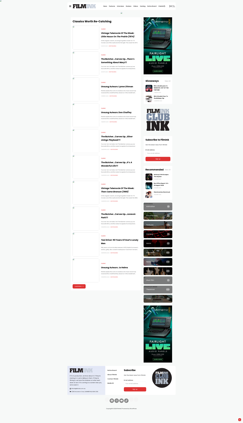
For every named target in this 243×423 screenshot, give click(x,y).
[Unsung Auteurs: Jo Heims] (86, 270)
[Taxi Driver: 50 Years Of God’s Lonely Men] (86, 244)
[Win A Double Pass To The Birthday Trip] (149, 98)
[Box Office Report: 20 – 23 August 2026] (149, 185)
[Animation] (158, 206)
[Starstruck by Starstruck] (149, 194)
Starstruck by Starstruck (162, 192)
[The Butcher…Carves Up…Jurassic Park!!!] (86, 219)
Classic (103, 29)
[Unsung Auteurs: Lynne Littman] (86, 89)
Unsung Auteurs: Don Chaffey (116, 112)
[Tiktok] (126, 400)
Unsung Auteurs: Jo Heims (114, 267)
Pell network (83, 413)
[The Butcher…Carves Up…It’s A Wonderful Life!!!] (86, 167)
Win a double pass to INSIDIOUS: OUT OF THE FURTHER (161, 88)
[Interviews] (158, 253)
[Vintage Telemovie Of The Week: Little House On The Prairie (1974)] (86, 38)
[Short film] (158, 280)
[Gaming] (158, 234)
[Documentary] (158, 216)
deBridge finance (73, 415)
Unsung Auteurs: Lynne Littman (117, 86)
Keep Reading (112, 46)
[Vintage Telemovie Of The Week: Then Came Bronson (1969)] (86, 193)
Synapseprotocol (73, 413)
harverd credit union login (87, 415)
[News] (158, 262)
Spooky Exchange (93, 413)
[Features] (158, 225)
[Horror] (158, 243)
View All (167, 81)
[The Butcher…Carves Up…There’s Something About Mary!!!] (86, 63)
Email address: (150, 150)
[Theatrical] (158, 289)
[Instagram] (116, 400)
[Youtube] (121, 400)
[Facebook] (112, 400)
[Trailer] (158, 299)
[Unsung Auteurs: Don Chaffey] (86, 115)
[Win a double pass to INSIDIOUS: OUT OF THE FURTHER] (149, 88)
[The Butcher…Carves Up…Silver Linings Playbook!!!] (86, 141)
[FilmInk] (84, 6)
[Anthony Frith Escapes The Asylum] (149, 177)
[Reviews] (158, 271)
